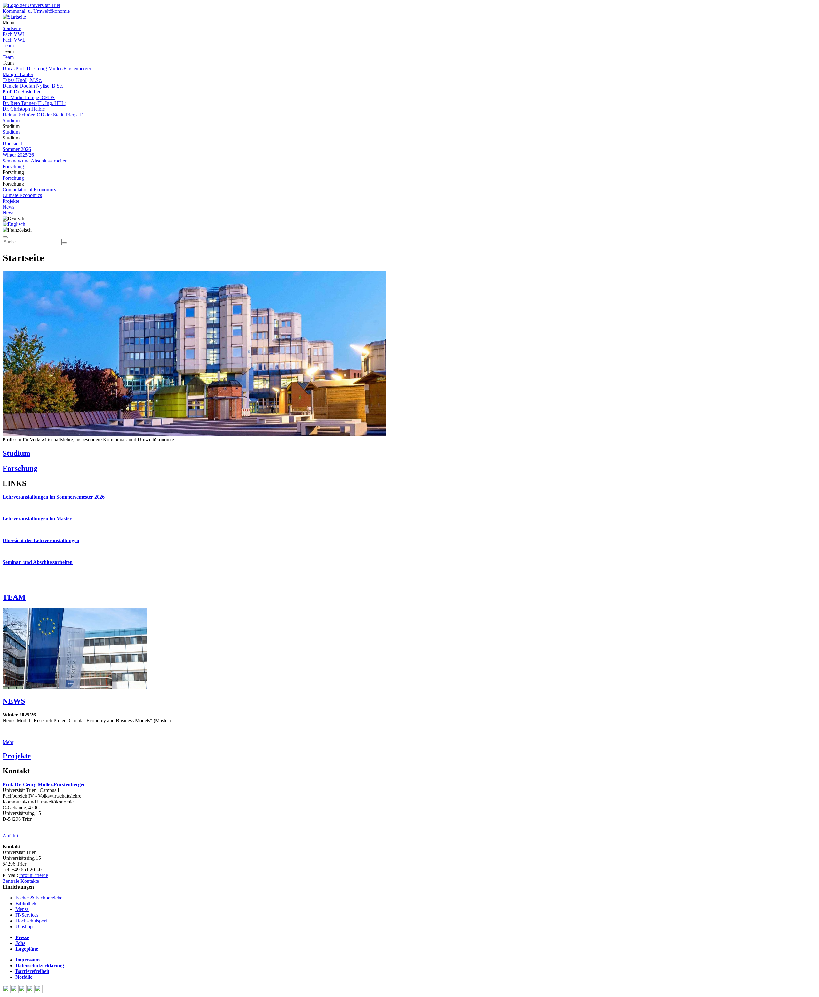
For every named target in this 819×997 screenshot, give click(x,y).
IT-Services (26, 915)
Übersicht (12, 143)
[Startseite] (31, 5)
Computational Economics (29, 189)
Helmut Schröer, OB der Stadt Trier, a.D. (44, 114)
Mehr (8, 742)
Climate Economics (22, 195)
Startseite (12, 28)
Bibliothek (25, 903)
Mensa (22, 909)
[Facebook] (7, 991)
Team (8, 45)
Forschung (13, 166)
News (8, 207)
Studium (11, 120)
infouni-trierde (33, 875)
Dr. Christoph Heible (24, 109)
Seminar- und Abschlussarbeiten (35, 160)
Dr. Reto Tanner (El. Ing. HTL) (34, 103)
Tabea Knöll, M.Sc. (22, 80)
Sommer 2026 (17, 149)
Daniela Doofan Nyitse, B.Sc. (33, 86)
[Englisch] (14, 224)
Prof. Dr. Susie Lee (22, 91)
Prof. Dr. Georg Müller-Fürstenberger (44, 784)
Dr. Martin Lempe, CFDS (29, 97)
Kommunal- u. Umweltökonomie (36, 11)
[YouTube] (23, 991)
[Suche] (5, 237)
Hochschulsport (31, 920)
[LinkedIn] (39, 991)
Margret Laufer (18, 74)
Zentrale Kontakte (21, 881)
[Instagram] (31, 991)
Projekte (11, 201)
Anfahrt (10, 835)
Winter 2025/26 (18, 155)
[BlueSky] (15, 991)
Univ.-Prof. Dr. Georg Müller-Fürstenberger (47, 68)
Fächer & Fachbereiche (38, 897)
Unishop (24, 926)
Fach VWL (14, 34)
